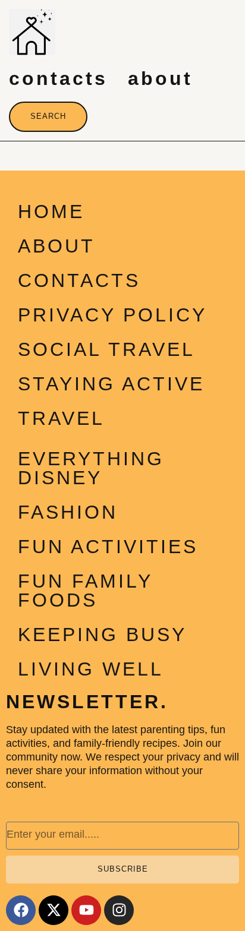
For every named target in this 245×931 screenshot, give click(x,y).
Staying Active (111, 384)
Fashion (68, 512)
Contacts (58, 78)
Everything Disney (91, 468)
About (160, 78)
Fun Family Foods (85, 590)
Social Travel (106, 349)
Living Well (91, 669)
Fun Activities (108, 546)
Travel (61, 418)
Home (51, 211)
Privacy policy (112, 315)
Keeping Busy (102, 634)
